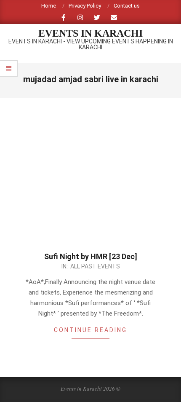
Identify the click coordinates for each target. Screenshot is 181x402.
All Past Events (95, 266)
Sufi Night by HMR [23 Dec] (90, 256)
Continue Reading (90, 330)
